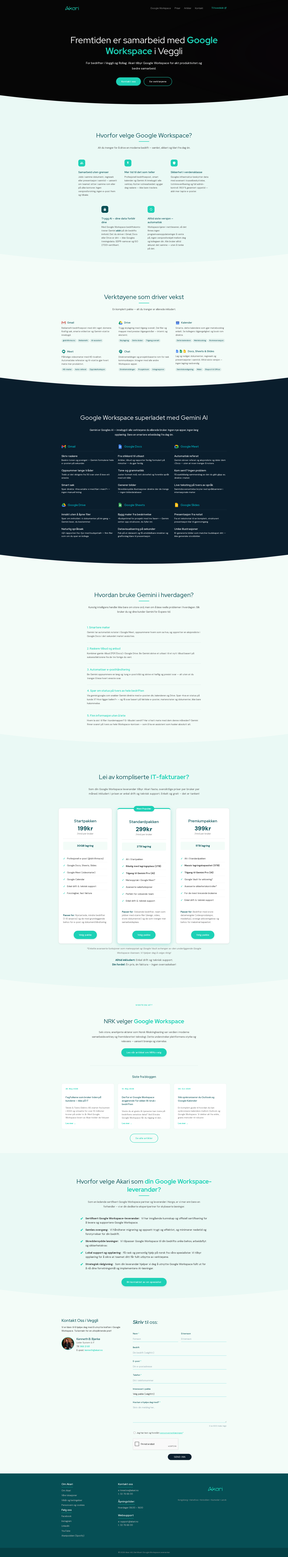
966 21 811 (85, 1346)
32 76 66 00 (126, 1494)
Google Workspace (160, 8)
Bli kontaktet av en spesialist (144, 1282)
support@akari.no (129, 1521)
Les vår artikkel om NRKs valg (144, 1052)
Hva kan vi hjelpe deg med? (146, 1402)
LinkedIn (65, 1526)
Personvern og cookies (73, 1505)
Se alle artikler (144, 1138)
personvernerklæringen (171, 1433)
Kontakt (199, 8)
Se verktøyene (157, 81)
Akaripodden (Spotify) (73, 1535)
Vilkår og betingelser (72, 1500)
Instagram (67, 1521)
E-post (137, 1361)
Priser (177, 8)
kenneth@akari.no (94, 1350)
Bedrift (136, 1347)
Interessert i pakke (142, 1389)
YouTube (66, 1531)
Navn (136, 1333)
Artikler (187, 8)
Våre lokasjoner (69, 1495)
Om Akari (66, 1490)
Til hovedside (217, 7)
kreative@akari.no (129, 1490)
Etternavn (186, 1333)
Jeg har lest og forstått (160, 1433)
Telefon (137, 1375)
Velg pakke (85, 934)
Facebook (66, 1516)
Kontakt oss (128, 81)
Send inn (180, 1457)
